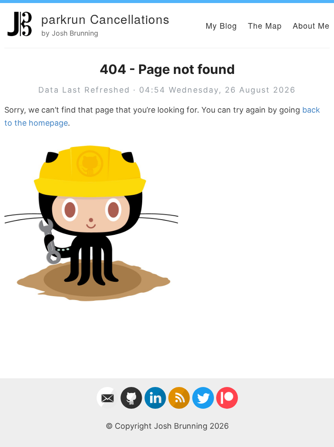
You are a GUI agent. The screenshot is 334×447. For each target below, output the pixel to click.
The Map (265, 25)
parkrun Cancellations (105, 18)
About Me (311, 25)
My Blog (221, 25)
